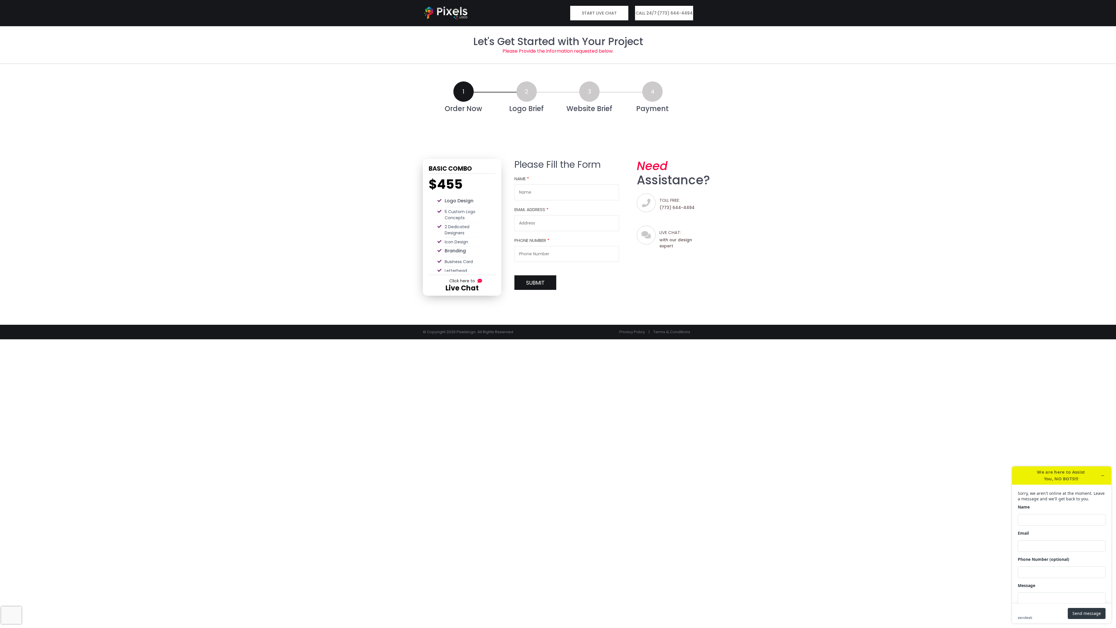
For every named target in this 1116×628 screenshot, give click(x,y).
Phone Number (531, 240)
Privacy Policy (632, 332)
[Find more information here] (1061, 545)
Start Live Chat (599, 13)
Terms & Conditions (671, 332)
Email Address (531, 209)
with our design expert (675, 239)
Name (521, 179)
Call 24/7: (664, 13)
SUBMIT (535, 282)
